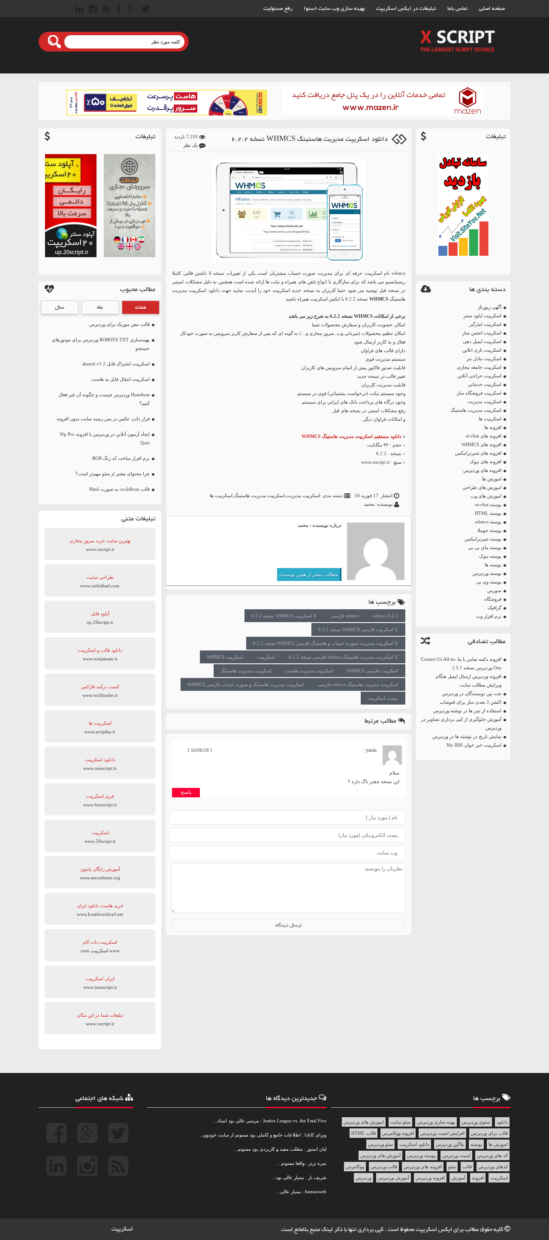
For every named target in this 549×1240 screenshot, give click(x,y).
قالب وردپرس (384, 1166)
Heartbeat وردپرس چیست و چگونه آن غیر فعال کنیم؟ (104, 399)
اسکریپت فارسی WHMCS (372, 670)
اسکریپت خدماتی (484, 384)
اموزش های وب (486, 495)
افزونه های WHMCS (481, 444)
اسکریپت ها (490, 418)
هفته (140, 307)
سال (59, 307)
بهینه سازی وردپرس (436, 1122)
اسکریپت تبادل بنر (484, 358)
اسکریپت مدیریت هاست (309, 670)
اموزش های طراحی (481, 487)
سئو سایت (400, 1122)
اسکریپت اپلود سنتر (482, 315)
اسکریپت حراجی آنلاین (479, 375)
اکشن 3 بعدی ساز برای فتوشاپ (470, 702)
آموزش (458, 1177)
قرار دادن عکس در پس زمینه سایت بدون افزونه (103, 418)
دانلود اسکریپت (414, 1144)
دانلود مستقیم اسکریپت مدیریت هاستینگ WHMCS (351, 436)
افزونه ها (492, 427)
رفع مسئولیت (278, 8)
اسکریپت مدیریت (484, 401)
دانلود (502, 1122)
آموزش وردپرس (393, 1177)
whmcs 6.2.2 (385, 615)
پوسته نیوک (490, 556)
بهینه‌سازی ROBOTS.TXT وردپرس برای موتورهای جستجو (101, 344)
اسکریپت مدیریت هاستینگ (475, 410)
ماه (100, 307)
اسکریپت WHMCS (225, 657)
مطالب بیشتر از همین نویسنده (308, 574)
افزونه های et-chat (483, 435)
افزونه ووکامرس (398, 1133)
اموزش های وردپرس (364, 1122)
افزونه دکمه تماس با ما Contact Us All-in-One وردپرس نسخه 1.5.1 (461, 663)
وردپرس (363, 1177)
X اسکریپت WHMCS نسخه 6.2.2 (284, 615)
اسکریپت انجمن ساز (481, 332)
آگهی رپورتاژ (489, 307)
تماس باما (457, 8)
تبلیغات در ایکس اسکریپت (406, 8)
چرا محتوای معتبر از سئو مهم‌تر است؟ (112, 473)
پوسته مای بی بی (484, 547)
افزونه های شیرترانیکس (478, 453)
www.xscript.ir (375, 462)
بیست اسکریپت (383, 698)
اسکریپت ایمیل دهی (482, 341)
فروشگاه (492, 599)
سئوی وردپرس (476, 1122)
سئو (452, 1166)
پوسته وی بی (488, 581)
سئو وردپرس (380, 1144)
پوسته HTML (488, 513)
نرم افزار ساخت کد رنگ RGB (121, 458)
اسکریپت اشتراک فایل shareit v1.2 (116, 363)
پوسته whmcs (488, 521)
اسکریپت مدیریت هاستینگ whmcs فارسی (357, 684)
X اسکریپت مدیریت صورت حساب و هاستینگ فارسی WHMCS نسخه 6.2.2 (325, 643)
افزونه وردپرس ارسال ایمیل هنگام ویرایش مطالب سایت (468, 680)
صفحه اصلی (492, 8)
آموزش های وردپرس (380, 1155)
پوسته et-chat (488, 504)
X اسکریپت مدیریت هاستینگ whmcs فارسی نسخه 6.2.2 (343, 657)
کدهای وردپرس (493, 1166)
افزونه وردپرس (430, 1177)
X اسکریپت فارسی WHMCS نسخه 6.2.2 (358, 629)
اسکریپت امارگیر (485, 324)
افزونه (478, 1177)
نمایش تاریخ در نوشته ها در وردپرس (466, 736)
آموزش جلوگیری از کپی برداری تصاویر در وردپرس (461, 723)
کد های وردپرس (492, 1155)
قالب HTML (363, 1133)
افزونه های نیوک (485, 461)
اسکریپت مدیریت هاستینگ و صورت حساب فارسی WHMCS (245, 684)
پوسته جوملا (489, 530)
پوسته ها (493, 564)
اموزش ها (491, 478)
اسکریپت (266, 657)
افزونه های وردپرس (482, 470)
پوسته (476, 1144)
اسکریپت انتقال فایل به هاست (120, 379)
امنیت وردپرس (456, 1155)
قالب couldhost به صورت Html (119, 489)
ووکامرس (355, 1166)
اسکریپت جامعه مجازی (479, 367)
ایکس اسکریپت (434, 1229)
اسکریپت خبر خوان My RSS (473, 745)
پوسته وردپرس (487, 573)
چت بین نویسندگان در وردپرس (471, 693)
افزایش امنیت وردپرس (442, 1133)
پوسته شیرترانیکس (483, 538)
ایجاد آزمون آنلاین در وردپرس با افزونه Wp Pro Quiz (105, 438)
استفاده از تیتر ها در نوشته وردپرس (467, 710)
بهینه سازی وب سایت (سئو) (334, 8)
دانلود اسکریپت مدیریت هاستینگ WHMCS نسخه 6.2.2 (309, 139)
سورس (494, 590)
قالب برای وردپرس (489, 1133)
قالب (467, 1166)
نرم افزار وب (488, 616)
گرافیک (494, 607)
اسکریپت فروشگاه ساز (479, 392)
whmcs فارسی (345, 615)
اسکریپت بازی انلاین (481, 350)
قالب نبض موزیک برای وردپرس (119, 324)
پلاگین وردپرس (450, 1144)
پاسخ (186, 792)
